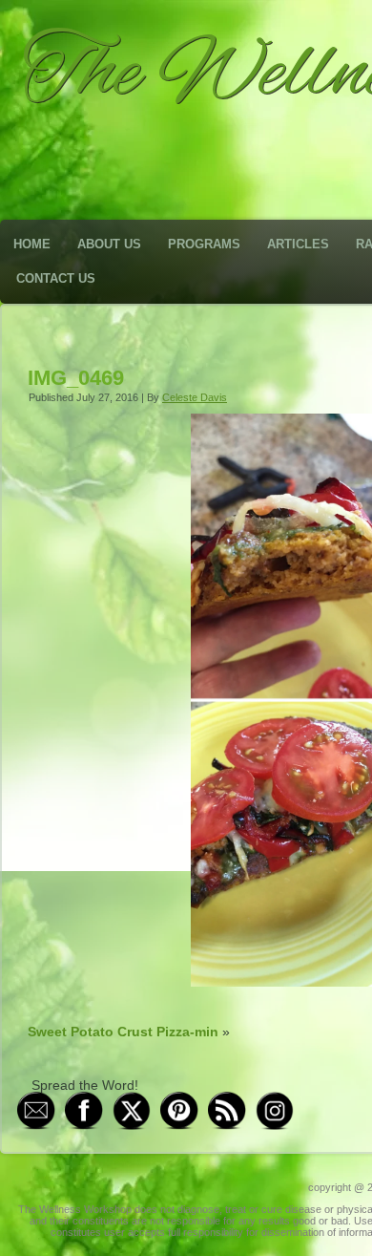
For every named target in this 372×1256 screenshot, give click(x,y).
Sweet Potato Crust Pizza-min (123, 1031)
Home (32, 244)
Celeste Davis (194, 397)
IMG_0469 (76, 378)
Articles (298, 244)
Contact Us (55, 278)
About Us (109, 244)
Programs (204, 244)
